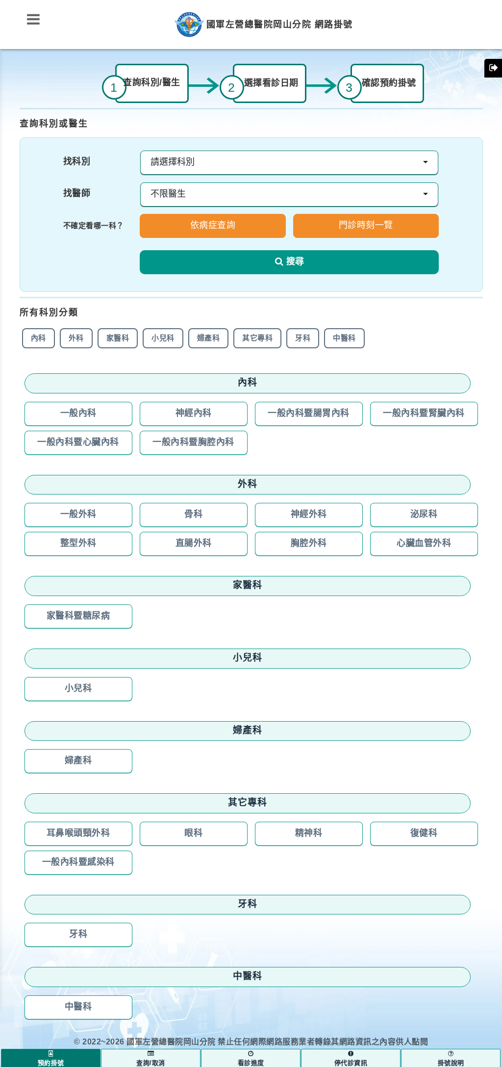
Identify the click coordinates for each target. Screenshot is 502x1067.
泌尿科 (424, 514)
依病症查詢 (213, 225)
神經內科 (194, 413)
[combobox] (289, 163)
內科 (38, 338)
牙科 (302, 338)
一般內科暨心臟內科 (78, 442)
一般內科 (78, 413)
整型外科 (78, 543)
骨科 (193, 514)
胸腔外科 (309, 543)
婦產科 (208, 338)
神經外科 (309, 514)
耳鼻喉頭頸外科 (78, 833)
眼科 (193, 833)
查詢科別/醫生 (151, 82)
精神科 (309, 833)
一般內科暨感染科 (78, 862)
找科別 (77, 161)
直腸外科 (194, 543)
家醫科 (117, 338)
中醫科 (344, 338)
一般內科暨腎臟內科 (424, 413)
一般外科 (78, 514)
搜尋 (295, 262)
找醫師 (77, 193)
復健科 (424, 833)
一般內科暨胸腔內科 (193, 442)
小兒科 (163, 338)
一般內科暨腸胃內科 (309, 413)
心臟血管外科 (424, 543)
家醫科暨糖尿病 (78, 616)
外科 (76, 338)
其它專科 (257, 338)
